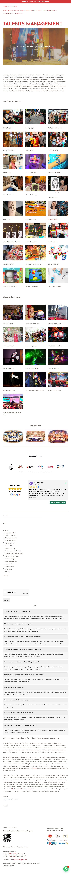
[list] (35, 467)
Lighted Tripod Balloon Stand (13, 553)
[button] (66, 869)
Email (5, 523)
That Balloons (10, 6)
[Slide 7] (32, 472)
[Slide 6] (30, 472)
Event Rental (9, 564)
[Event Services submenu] (13, 13)
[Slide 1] (20, 472)
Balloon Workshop (10, 543)
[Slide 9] (38, 472)
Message (6, 575)
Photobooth (9, 569)
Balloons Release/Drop (12, 556)
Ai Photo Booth (52, 219)
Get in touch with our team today (22, 789)
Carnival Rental (9, 566)
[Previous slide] (10, 467)
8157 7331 (12, 854)
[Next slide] (61, 467)
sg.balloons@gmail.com (20, 859)
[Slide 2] (22, 472)
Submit (6, 600)
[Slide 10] (41, 472)
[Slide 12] (45, 472)
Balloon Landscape (10, 538)
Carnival (34, 768)
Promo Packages (10, 559)
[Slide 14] (49, 472)
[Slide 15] (51, 472)
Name (5, 516)
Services (6, 530)
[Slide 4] (26, 472)
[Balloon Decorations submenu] (41, 10)
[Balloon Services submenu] (56, 10)
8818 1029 (12, 856)
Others (7, 572)
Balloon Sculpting (10, 532)
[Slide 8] (35, 472)
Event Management (11, 561)
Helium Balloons (10, 545)
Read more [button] (55, 497)
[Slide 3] (24, 472)
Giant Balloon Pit (10, 540)
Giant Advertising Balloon (13, 551)
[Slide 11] (43, 472)
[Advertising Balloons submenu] (24, 10)
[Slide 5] (28, 472)
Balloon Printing (10, 548)
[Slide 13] (47, 472)
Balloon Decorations (11, 535)
